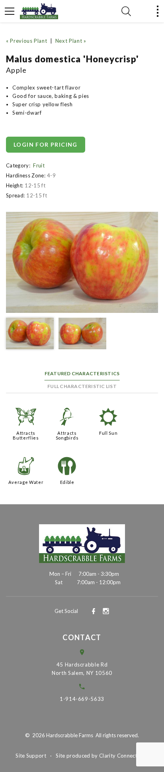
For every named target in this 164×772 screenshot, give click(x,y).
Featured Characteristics (82, 373)
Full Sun (108, 433)
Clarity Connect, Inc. (123, 755)
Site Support (31, 755)
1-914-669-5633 (82, 699)
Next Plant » (70, 41)
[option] (82, 262)
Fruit (39, 165)
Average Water (25, 482)
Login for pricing (46, 144)
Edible (67, 482)
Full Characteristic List (82, 386)
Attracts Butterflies (26, 435)
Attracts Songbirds (67, 435)
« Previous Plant (26, 41)
